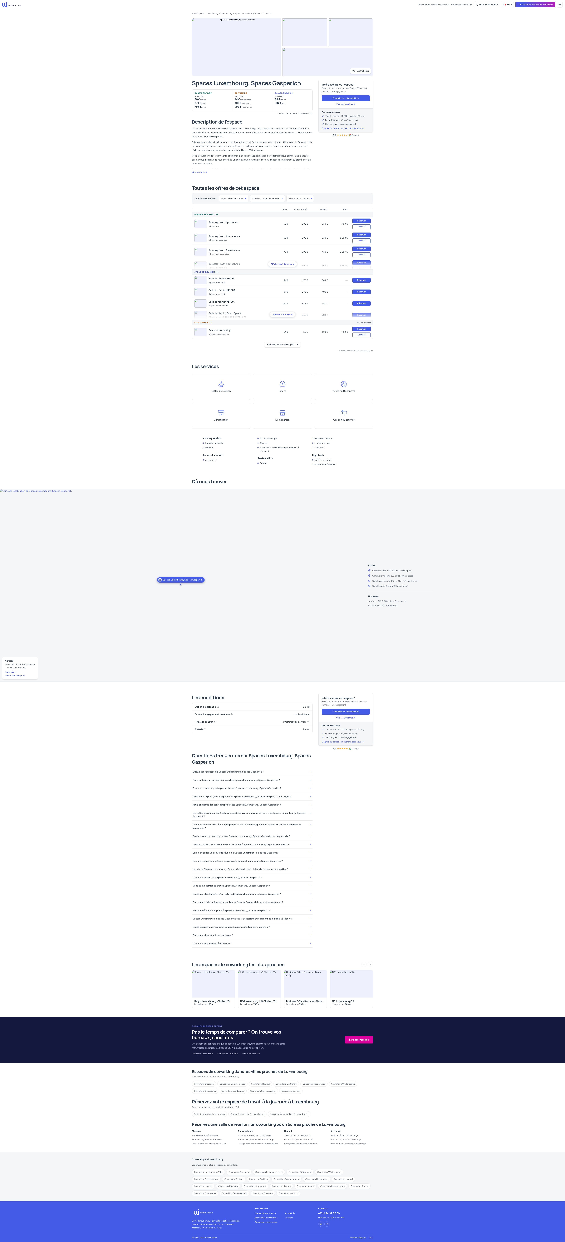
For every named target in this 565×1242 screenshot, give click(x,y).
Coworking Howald (260, 1083)
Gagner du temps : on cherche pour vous (343, 128)
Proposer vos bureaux (461, 4)
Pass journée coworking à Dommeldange (258, 1143)
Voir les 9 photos (360, 71)
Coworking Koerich (203, 1186)
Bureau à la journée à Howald (298, 1139)
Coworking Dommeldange (232, 1083)
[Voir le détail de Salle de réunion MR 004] (200, 303)
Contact (361, 226)
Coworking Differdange (300, 1172)
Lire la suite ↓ (199, 172)
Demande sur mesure (265, 1213)
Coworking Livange (281, 1186)
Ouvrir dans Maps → (15, 675)
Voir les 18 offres (345, 104)
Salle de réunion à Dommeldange (254, 1135)
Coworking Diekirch (258, 1179)
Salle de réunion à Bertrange (344, 1135)
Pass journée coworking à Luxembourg (289, 1114)
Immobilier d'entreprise (266, 1217)
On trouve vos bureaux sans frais (535, 4)
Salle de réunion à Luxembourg (209, 1114)
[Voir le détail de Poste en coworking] (200, 332)
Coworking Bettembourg (206, 1179)
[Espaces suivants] (370, 964)
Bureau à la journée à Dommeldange (256, 1139)
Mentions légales (358, 1237)
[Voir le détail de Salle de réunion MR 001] (200, 280)
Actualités (290, 1213)
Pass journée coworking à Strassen (209, 1143)
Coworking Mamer (305, 1186)
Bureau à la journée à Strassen (207, 1139)
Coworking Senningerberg (263, 1090)
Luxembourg (212, 13)
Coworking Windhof (288, 1193)
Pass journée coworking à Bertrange (348, 1143)
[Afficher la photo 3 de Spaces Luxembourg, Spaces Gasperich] (351, 32)
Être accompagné (359, 1039)
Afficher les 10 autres (282, 264)
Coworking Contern (290, 1090)
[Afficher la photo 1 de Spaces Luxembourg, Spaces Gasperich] (236, 47)
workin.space (198, 13)
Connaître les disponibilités (346, 98)
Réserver (361, 220)
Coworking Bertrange (286, 1083)
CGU (371, 1237)
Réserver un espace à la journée (434, 4)
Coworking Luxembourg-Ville (208, 1172)
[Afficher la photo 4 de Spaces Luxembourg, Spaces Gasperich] (327, 62)
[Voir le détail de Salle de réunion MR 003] (200, 292)
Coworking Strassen (204, 1083)
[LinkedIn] (320, 1224)
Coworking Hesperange (314, 1083)
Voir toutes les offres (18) (282, 344)
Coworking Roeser (359, 1186)
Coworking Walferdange (343, 1083)
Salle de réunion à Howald (297, 1135)
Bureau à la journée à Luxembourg (247, 1114)
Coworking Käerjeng (228, 1186)
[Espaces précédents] (364, 964)
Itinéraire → (11, 672)
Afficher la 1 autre (282, 314)
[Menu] (560, 5)
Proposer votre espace (266, 1222)
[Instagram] (326, 1224)
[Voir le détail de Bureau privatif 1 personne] (200, 224)
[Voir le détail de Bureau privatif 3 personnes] (200, 252)
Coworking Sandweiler (205, 1090)
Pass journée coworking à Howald (300, 1143)
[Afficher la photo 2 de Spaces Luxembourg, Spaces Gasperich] (304, 32)
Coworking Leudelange (233, 1090)
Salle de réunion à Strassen (205, 1135)
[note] (218, 707)
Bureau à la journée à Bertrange (346, 1139)
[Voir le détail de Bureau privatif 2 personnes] (200, 238)
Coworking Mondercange (332, 1186)
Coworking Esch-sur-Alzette (269, 1172)
